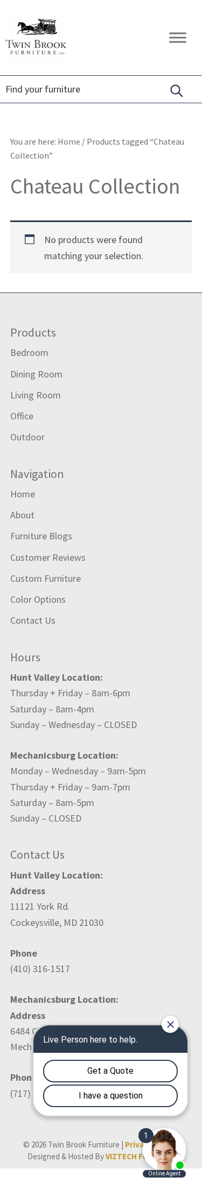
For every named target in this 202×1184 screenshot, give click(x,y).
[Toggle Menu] (177, 37)
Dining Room (36, 374)
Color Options (38, 599)
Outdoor (27, 437)
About (22, 515)
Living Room (35, 395)
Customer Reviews (48, 557)
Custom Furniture (45, 578)
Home (22, 494)
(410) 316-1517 (40, 968)
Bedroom (29, 352)
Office (21, 416)
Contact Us (32, 620)
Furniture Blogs (41, 536)
